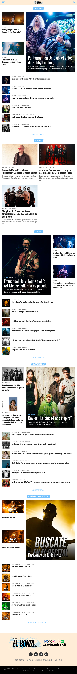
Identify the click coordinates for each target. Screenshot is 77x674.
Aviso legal (58, 660)
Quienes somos (19, 660)
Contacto (30, 660)
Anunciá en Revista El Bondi (44, 660)
